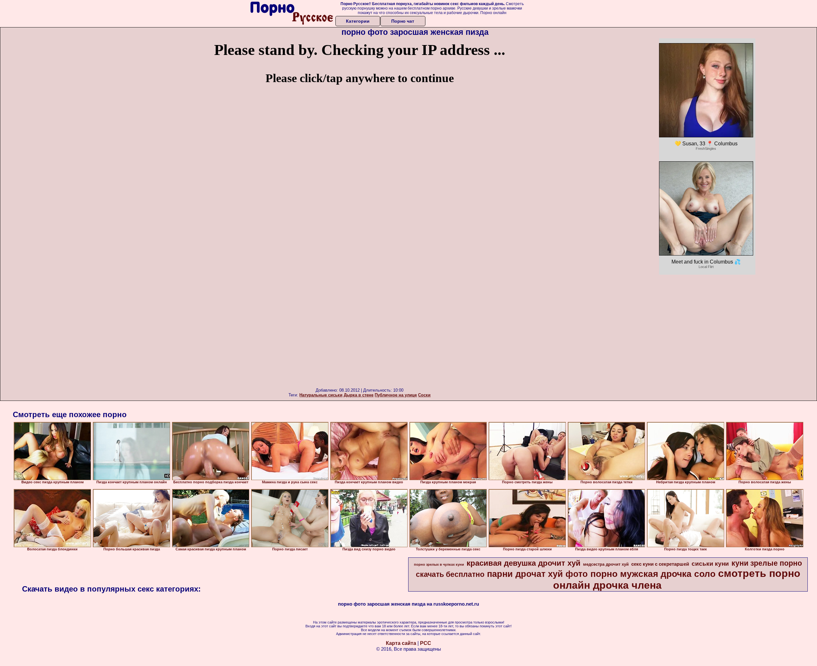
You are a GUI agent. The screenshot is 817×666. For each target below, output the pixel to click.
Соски (424, 395)
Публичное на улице (396, 395)
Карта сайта (401, 643)
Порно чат (402, 21)
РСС (425, 643)
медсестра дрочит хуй (606, 564)
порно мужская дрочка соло (653, 574)
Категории (358, 21)
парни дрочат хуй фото (537, 574)
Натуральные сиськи (320, 395)
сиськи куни (710, 563)
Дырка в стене (358, 395)
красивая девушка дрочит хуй (524, 563)
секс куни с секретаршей (660, 564)
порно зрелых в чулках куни (439, 564)
